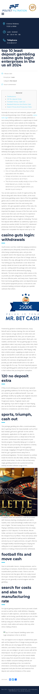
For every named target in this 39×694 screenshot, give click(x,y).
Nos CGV (4, 689)
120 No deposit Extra (14, 99)
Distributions (11, 96)
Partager (4, 679)
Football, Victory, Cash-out (16, 102)
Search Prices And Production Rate (19, 107)
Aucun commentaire (10, 84)
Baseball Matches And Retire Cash (19, 104)
